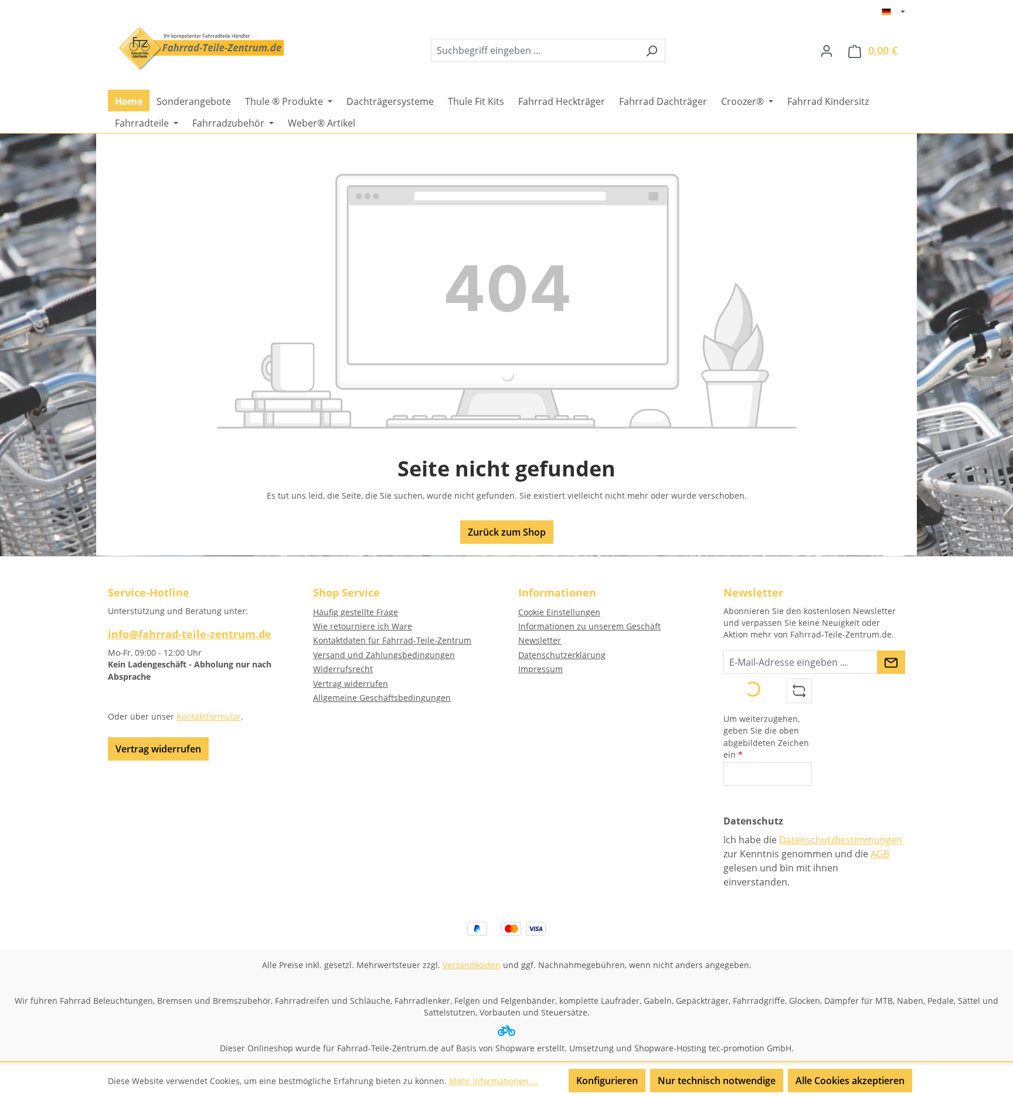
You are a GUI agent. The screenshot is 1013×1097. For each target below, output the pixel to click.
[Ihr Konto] (827, 50)
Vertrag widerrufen (158, 748)
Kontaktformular (208, 716)
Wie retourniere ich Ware (362, 626)
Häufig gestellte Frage (355, 612)
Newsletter (539, 640)
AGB (880, 853)
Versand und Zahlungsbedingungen (384, 654)
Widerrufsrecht (343, 668)
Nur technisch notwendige (717, 1080)
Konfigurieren (607, 1080)
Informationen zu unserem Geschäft (589, 626)
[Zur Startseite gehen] (196, 48)
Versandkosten (472, 964)
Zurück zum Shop (507, 532)
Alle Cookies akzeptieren (850, 1080)
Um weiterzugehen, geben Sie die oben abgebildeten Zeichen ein (766, 736)
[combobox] (534, 50)
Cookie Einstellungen (559, 612)
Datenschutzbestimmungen (840, 839)
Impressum (540, 668)
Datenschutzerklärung (562, 654)
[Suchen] (651, 50)
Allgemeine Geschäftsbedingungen (382, 697)
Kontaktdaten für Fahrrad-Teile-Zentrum (392, 640)
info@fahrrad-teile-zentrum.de (189, 634)
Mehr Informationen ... (493, 1080)
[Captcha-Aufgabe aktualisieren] (799, 691)
